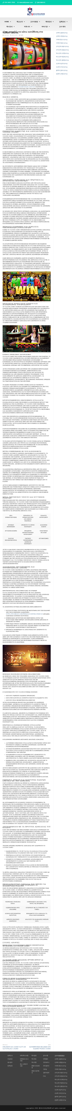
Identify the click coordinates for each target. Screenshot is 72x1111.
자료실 (45, 1069)
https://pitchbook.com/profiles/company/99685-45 (24, 614)
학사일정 (34, 1055)
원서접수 (10, 1062)
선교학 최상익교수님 (61, 63)
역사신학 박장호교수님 (62, 56)
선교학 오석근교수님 (61, 67)
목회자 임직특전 (35, 1071)
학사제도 (34, 1059)
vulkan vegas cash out (26, 86)
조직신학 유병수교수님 (62, 46)
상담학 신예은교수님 (61, 74)
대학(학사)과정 (24, 1055)
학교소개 (20, 22)
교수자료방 (34, 22)
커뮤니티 (27, 26)
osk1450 (6, 35)
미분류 (21, 35)
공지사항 (45, 1055)
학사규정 (34, 1062)
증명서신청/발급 (36, 1066)
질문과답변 (46, 1072)
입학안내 (62, 22)
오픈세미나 (46, 1062)
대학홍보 (45, 1059)
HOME (7, 22)
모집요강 (10, 1059)
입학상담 (10, 1065)
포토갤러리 (46, 1065)
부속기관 (45, 26)
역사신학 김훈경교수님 (62, 60)
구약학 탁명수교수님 (61, 43)
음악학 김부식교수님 (61, 70)
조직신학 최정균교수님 (62, 50)
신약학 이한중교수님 (61, 36)
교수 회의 (62, 26)
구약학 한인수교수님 (61, 39)
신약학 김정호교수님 (61, 32)
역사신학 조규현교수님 (62, 53)
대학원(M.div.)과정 (24, 1059)
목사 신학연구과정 (24, 1065)
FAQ (44, 1076)
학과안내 (49, 22)
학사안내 (9, 26)
